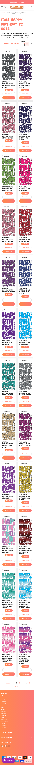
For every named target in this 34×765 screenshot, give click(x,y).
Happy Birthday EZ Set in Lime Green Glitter (7, 188)
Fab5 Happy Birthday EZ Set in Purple (7, 342)
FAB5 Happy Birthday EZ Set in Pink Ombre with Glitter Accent (7, 658)
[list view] (31, 44)
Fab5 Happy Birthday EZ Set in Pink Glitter (7, 239)
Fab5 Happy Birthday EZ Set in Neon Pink (24, 188)
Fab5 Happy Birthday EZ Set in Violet (7, 496)
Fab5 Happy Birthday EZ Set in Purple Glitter (8, 290)
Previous (8, 683)
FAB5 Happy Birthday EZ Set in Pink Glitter (7, 136)
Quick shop (8, 94)
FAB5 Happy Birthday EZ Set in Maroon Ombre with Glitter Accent (25, 550)
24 (24, 43)
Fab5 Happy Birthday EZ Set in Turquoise (24, 342)
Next (16, 686)
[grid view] (27, 44)
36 (24, 44)
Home (3, 13)
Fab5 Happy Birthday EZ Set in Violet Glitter (25, 444)
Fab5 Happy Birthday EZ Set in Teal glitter (7, 393)
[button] (14, 56)
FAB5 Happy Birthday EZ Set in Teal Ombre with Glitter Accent (7, 604)
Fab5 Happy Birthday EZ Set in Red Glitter (24, 239)
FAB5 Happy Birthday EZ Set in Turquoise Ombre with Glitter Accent (24, 604)
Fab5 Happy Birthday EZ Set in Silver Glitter (25, 393)
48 (24, 46)
